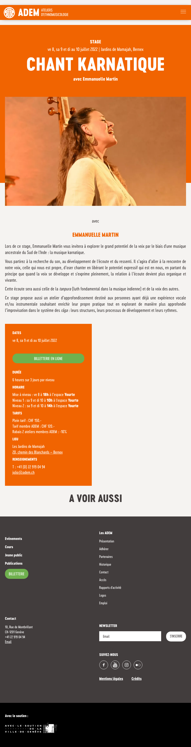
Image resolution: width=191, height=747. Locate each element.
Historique (105, 564)
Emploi (103, 603)
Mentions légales (111, 679)
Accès (102, 580)
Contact (103, 572)
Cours (9, 547)
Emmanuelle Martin (95, 235)
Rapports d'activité (110, 588)
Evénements (13, 539)
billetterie (17, 574)
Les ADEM (105, 533)
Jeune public (13, 555)
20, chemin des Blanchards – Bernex (37, 453)
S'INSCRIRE (176, 636)
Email (8, 642)
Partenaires (106, 557)
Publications (13, 564)
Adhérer (103, 549)
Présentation (106, 541)
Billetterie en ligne (48, 359)
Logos (102, 595)
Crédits (137, 679)
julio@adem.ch (23, 473)
